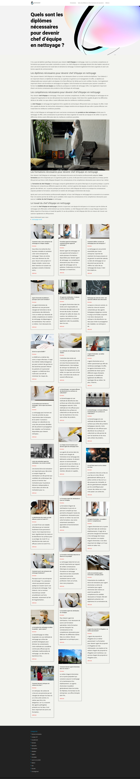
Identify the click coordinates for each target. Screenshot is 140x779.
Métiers (107, 3)
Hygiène (33, 754)
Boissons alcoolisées (37, 734)
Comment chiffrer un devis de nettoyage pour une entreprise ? (97, 242)
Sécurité (33, 768)
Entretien (34, 246)
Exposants (34, 745)
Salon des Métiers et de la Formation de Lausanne (91, 3)
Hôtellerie (34, 751)
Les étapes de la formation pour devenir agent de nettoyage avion (69, 445)
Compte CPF (35, 737)
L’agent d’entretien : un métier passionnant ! (96, 355)
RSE (32, 765)
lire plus (34, 273)
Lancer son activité (36, 760)
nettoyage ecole (37, 219)
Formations (73, 3)
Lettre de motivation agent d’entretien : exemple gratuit (95, 574)
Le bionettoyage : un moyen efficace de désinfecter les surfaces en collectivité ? (70, 391)
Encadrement (35, 740)
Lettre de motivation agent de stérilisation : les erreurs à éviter (41, 462)
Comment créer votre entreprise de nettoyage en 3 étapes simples (42, 242)
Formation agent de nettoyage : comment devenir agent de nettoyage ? (68, 243)
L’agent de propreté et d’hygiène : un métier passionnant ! (98, 630)
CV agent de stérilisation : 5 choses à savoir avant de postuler (69, 298)
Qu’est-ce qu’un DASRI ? (38, 352)
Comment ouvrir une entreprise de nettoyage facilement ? (41, 572)
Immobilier (34, 757)
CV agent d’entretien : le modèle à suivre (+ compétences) (97, 520)
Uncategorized (35, 771)
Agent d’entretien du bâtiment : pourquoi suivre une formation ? (41, 298)
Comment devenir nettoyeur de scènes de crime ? (40, 684)
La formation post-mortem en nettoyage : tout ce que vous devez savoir (42, 405)
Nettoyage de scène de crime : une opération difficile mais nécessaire (97, 298)
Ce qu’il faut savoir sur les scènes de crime (97, 466)
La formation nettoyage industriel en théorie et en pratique (70, 555)
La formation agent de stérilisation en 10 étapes (69, 611)
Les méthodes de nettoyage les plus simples (70, 352)
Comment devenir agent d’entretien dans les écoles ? (70, 667)
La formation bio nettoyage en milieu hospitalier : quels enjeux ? (42, 628)
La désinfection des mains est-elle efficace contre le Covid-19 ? (41, 518)
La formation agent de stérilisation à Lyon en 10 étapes (70, 499)
